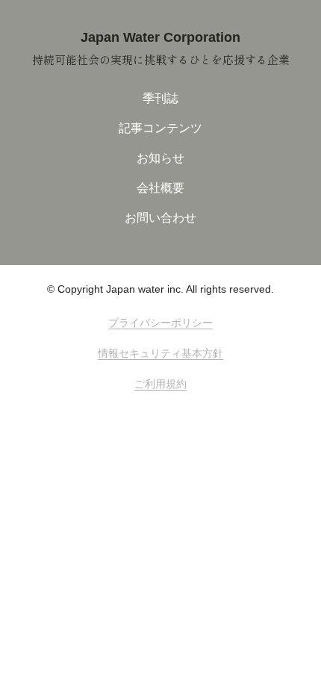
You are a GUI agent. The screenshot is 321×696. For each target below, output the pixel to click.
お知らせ (160, 158)
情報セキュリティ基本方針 (160, 353)
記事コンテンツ (160, 128)
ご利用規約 (160, 384)
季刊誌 (160, 98)
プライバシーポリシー (160, 323)
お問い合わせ (160, 217)
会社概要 (160, 187)
